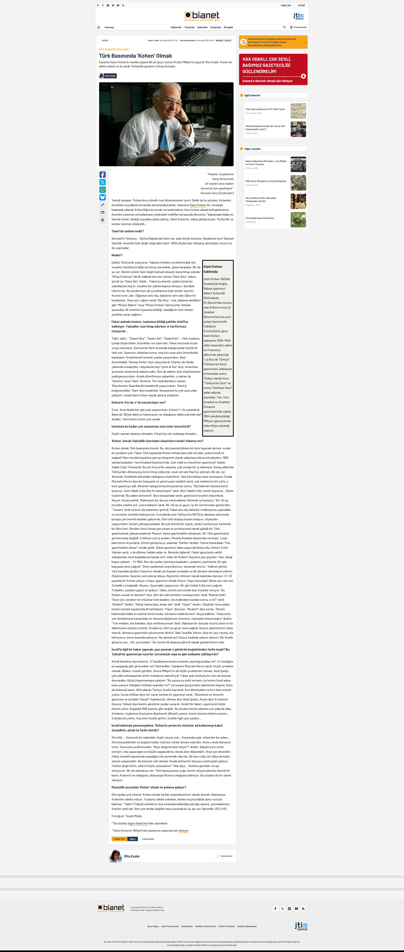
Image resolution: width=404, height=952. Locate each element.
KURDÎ (301, 5)
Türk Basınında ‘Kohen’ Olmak (135, 55)
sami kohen (148, 838)
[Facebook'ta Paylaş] (102, 174)
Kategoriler (300, 27)
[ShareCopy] (102, 205)
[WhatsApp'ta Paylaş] (102, 190)
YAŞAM (105, 40)
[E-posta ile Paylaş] (102, 212)
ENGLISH (286, 5)
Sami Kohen (198, 205)
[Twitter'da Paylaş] (102, 182)
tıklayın (183, 830)
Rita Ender (132, 856)
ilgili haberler (252, 95)
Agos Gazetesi (138, 823)
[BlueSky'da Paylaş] (102, 197)
